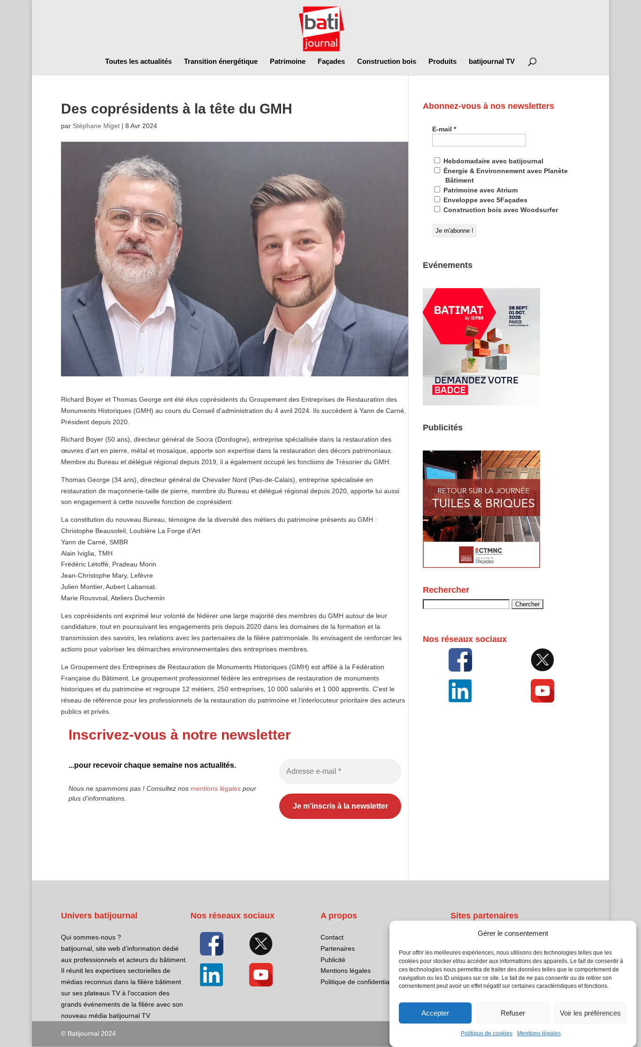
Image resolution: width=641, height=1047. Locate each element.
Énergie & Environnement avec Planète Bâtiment (505, 175)
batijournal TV (492, 61)
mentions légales (216, 788)
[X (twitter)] (542, 660)
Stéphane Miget (96, 126)
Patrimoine (287, 61)
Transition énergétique (221, 61)
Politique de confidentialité (359, 982)
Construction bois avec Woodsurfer (500, 210)
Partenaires (337, 948)
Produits (442, 61)
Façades (331, 61)
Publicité (332, 959)
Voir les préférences (590, 1013)
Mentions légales (539, 1034)
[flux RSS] (460, 660)
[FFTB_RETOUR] (481, 565)
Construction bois (386, 61)
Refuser (513, 1013)
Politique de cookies (486, 1034)
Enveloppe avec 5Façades (484, 200)
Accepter (435, 1013)
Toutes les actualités (138, 61)
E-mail (444, 129)
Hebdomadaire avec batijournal (492, 161)
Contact (331, 937)
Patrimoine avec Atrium (480, 190)
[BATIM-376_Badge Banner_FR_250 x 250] (481, 403)
